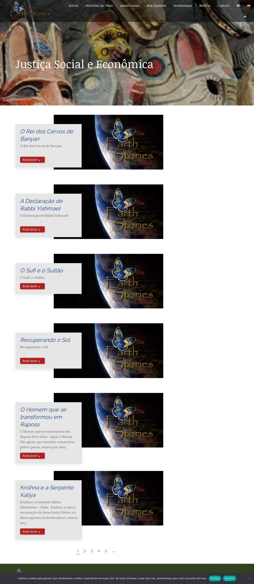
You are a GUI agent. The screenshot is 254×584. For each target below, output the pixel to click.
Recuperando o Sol (45, 340)
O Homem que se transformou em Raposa (43, 417)
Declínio (229, 578)
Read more (30, 160)
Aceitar (215, 578)
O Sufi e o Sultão (41, 270)
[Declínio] (249, 578)
